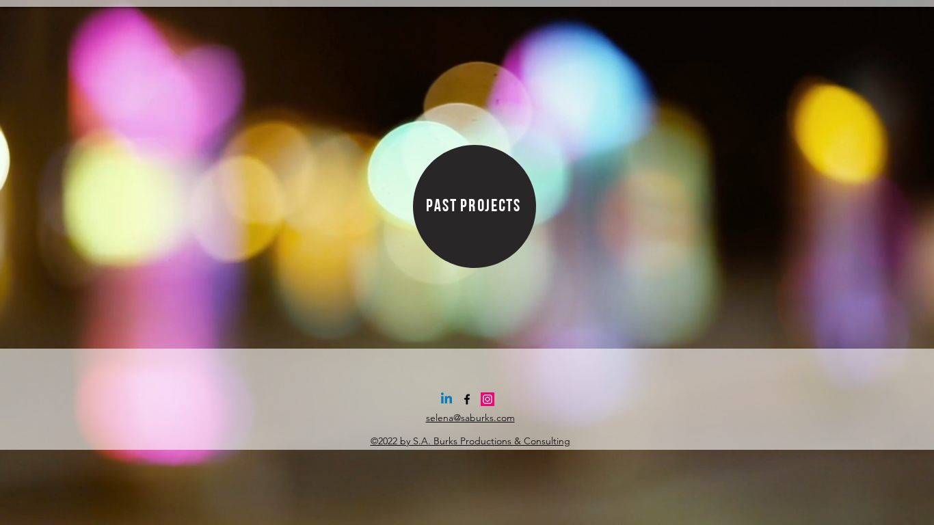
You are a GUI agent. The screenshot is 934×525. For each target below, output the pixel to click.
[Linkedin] (446, 399)
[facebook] (467, 399)
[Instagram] (487, 399)
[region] (474, 207)
